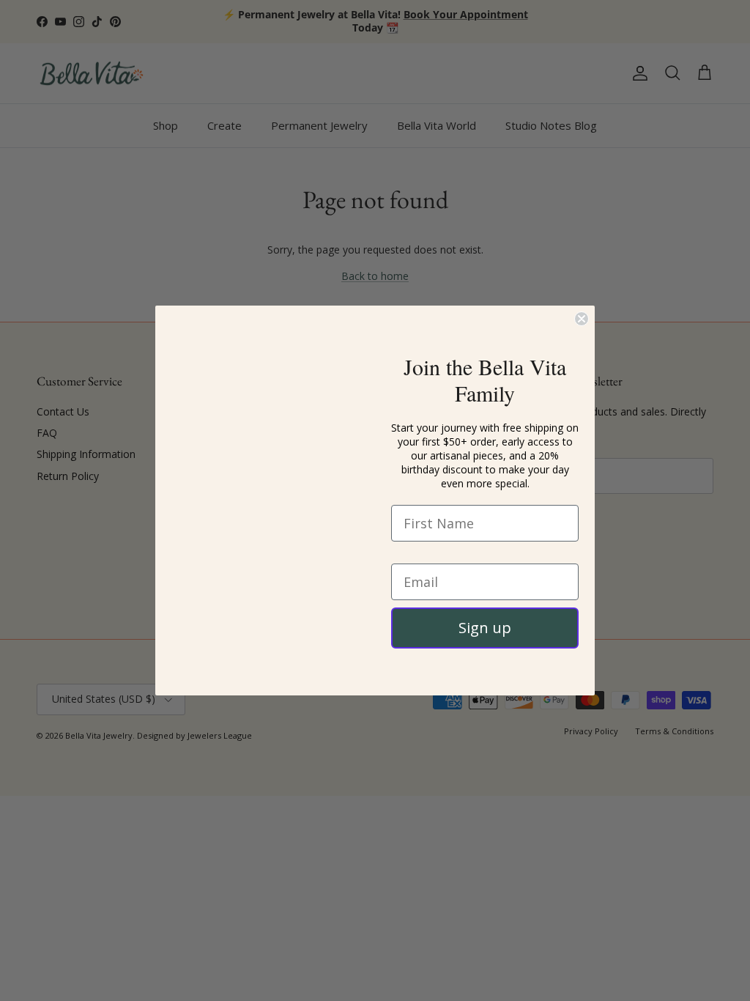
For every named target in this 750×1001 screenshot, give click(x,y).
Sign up (484, 628)
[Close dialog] (581, 294)
